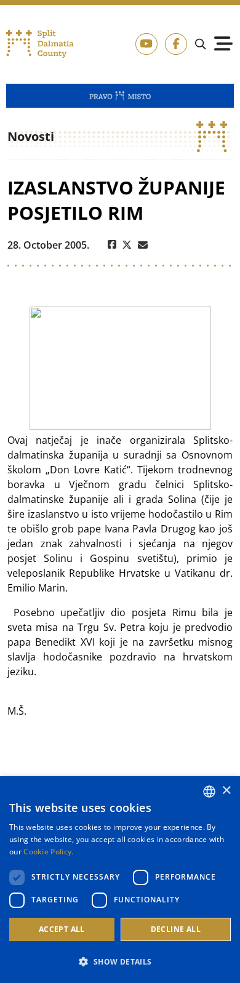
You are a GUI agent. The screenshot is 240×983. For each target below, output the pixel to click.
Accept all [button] (62, 929)
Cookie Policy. (48, 851)
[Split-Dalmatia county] (40, 44)
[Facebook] (112, 245)
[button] (120, 961)
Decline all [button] (176, 929)
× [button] (226, 790)
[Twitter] (127, 245)
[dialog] (120, 879)
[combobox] (209, 791)
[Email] (143, 245)
